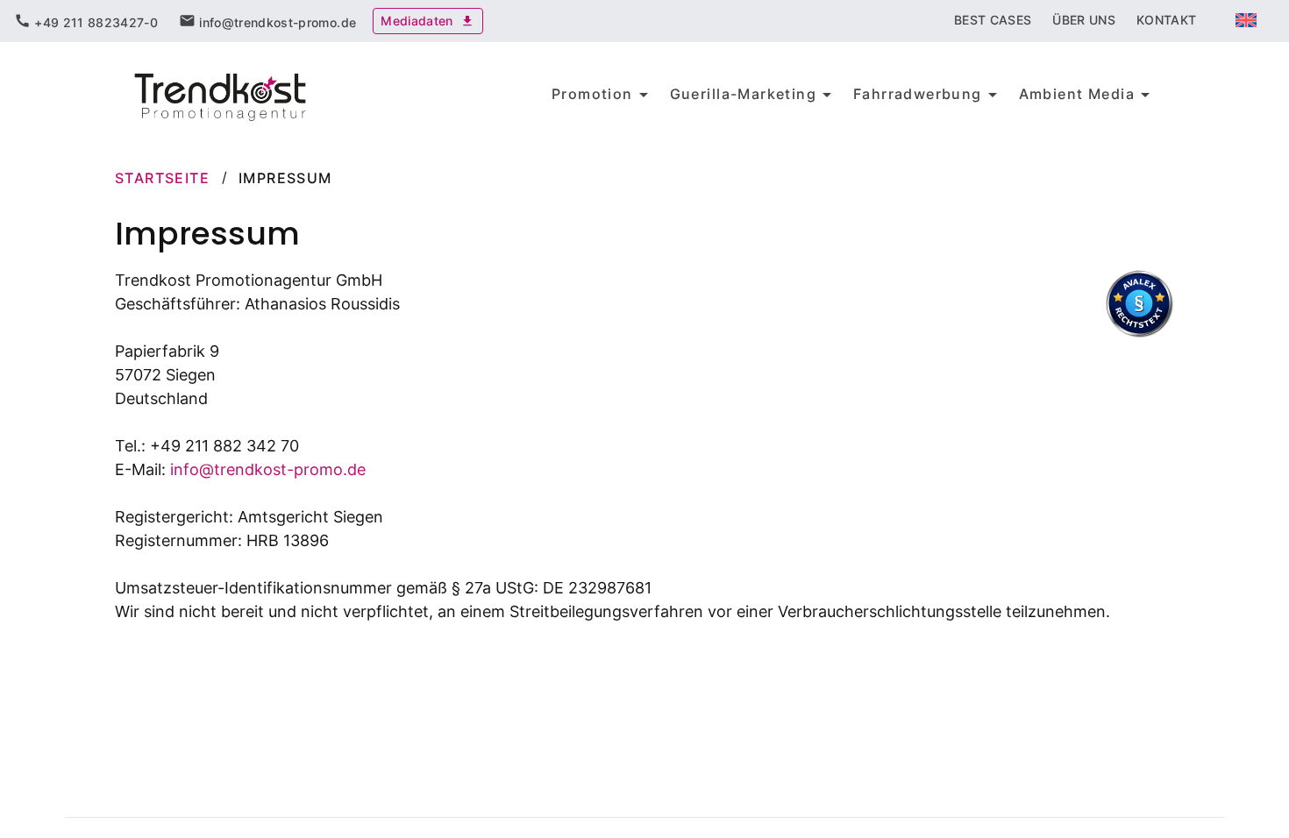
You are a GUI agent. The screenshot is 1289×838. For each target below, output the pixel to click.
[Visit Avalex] (1139, 332)
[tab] (86, 21)
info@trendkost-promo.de (268, 469)
